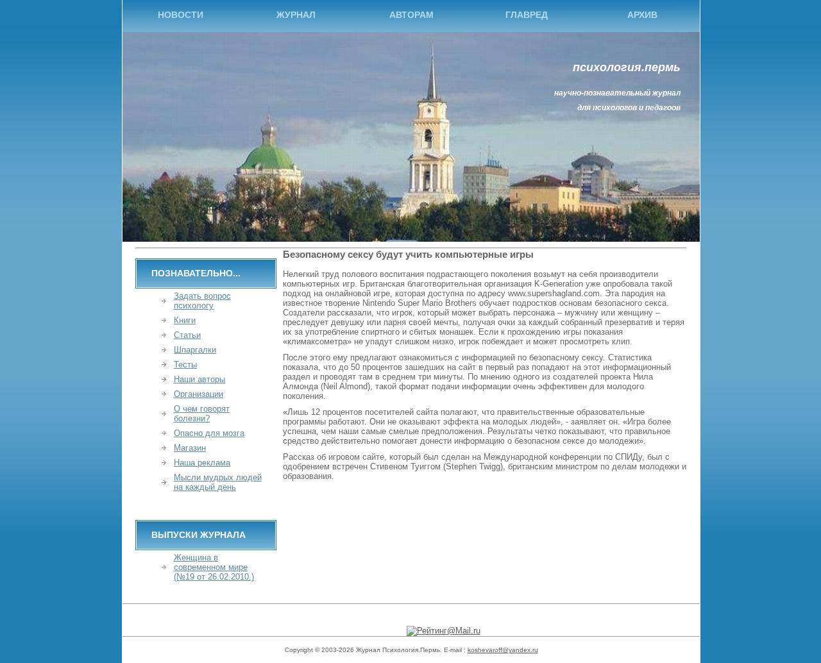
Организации (198, 394)
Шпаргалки (195, 350)
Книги (185, 320)
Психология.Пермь (627, 67)
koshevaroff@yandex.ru (503, 649)
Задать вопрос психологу (202, 300)
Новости (180, 15)
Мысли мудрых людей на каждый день (218, 482)
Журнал (296, 15)
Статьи (187, 335)
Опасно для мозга (209, 433)
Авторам (411, 15)
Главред (526, 15)
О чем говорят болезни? (202, 413)
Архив (642, 15)
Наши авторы (199, 379)
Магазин (190, 448)
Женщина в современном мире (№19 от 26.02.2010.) (214, 567)
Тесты (185, 364)
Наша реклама (202, 462)
